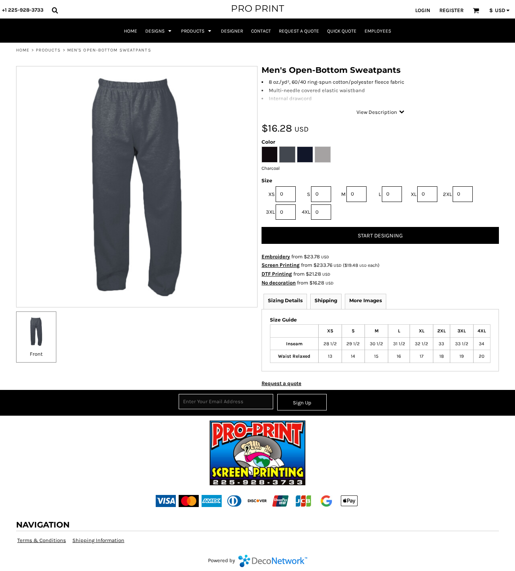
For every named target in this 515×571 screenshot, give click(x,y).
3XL (270, 212)
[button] (55, 10)
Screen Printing (281, 265)
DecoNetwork (272, 561)
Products (48, 50)
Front (36, 354)
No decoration (279, 283)
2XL (447, 194)
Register (451, 10)
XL (413, 194)
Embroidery (276, 257)
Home (22, 50)
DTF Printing (277, 274)
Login (422, 10)
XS (271, 194)
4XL (306, 212)
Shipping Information (98, 540)
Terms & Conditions (41, 540)
